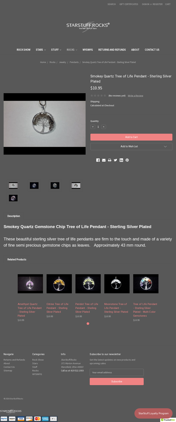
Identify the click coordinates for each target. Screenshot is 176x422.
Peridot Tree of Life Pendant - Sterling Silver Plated (86, 308)
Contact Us (152, 49)
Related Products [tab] (16, 259)
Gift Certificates (128, 4)
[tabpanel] (30, 294)
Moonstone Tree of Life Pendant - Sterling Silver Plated (116, 308)
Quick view (30, 280)
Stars (39, 49)
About (135, 49)
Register (158, 4)
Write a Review (135, 95)
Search (112, 4)
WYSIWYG (88, 49)
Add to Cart (30, 286)
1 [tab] (88, 323)
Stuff (55, 49)
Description (13, 216)
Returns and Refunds (112, 49)
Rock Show (23, 49)
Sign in (145, 4)
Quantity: (94, 121)
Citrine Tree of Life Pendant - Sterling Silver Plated (58, 308)
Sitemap (8, 370)
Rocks (71, 49)
